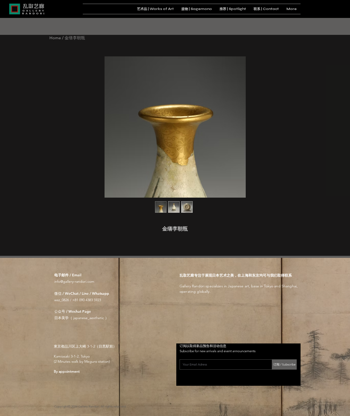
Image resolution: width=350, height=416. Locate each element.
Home (55, 37)
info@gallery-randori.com (74, 281)
